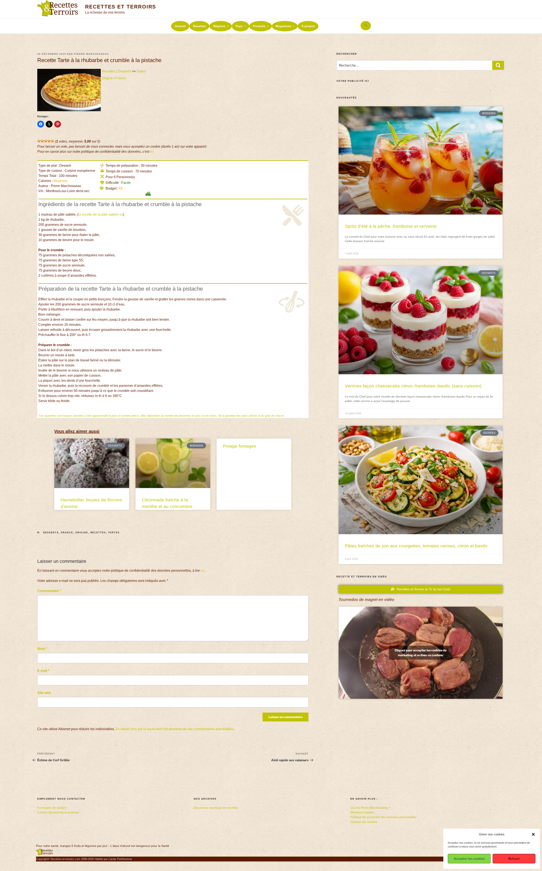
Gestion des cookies (363, 822)
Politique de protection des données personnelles (383, 817)
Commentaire (49, 591)
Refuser (514, 859)
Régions (219, 26)
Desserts (124, 71)
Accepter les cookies (469, 859)
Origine (107, 78)
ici (151, 151)
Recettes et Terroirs (120, 7)
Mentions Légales (362, 812)
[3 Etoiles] (45, 141)
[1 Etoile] (39, 141)
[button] (533, 834)
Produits (259, 26)
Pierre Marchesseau (91, 54)
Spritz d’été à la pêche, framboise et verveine (391, 226)
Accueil (180, 26)
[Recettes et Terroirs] (44, 854)
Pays (239, 26)
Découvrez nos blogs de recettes (216, 807)
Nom (42, 648)
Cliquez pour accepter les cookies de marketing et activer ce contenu (421, 652)
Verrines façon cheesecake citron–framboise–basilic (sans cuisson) (413, 385)
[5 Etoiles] (52, 141)
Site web (44, 693)
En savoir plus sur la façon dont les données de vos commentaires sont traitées (175, 729)
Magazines (283, 26)
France (120, 78)
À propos (308, 26)
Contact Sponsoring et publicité (58, 812)
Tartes (141, 71)
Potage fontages (239, 446)
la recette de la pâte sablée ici (100, 214)
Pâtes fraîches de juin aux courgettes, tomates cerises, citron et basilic (416, 545)
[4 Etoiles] (49, 141)
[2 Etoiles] (42, 141)
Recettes (199, 26)
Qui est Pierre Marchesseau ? (370, 807)
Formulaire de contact (51, 807)
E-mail (43, 671)
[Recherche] (498, 65)
